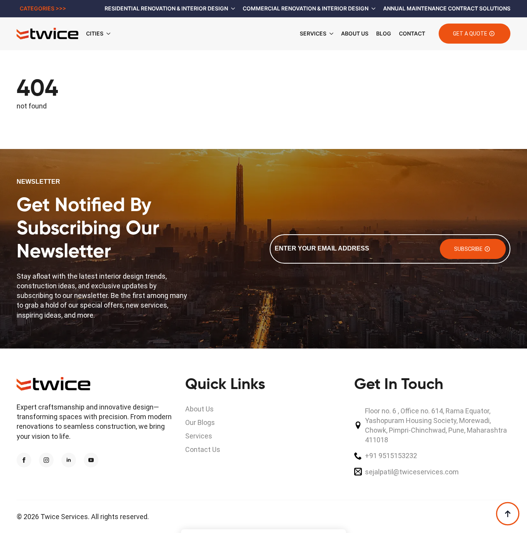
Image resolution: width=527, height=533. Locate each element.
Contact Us (202, 449)
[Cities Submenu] (110, 33)
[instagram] (46, 460)
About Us (354, 33)
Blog (383, 33)
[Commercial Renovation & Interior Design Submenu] (371, 8)
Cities (94, 33)
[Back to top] (507, 513)
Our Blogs (200, 422)
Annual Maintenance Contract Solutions (446, 8)
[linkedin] (68, 460)
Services (313, 33)
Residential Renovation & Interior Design (166, 8)
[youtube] (91, 460)
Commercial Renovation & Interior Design (305, 8)
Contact (412, 33)
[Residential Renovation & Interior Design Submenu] (231, 8)
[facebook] (24, 460)
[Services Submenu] (329, 33)
